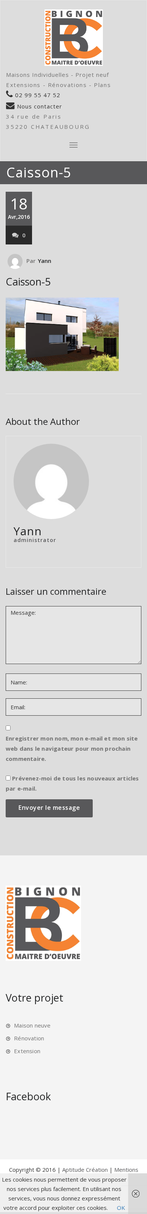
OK (121, 1207)
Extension (27, 1051)
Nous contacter (38, 106)
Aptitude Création (85, 1169)
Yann (45, 260)
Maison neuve (32, 1025)
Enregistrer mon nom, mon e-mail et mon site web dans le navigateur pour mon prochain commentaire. (72, 748)
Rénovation (29, 1038)
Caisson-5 (28, 282)
